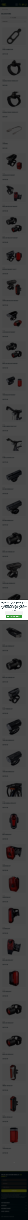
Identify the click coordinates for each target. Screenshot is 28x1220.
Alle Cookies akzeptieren (14, 616)
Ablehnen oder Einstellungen (14, 613)
